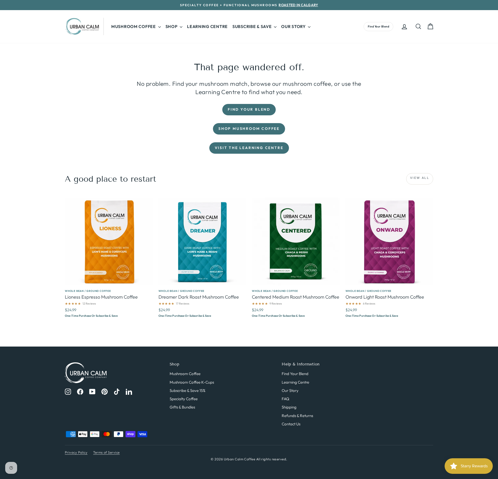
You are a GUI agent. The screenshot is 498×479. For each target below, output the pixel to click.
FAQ (285, 398)
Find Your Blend (378, 26)
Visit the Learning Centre (249, 147)
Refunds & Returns (297, 415)
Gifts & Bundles (182, 407)
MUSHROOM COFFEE (134, 26)
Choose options (109, 313)
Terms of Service (106, 452)
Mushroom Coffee (185, 373)
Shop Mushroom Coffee (249, 128)
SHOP (172, 26)
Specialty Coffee (184, 398)
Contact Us (291, 423)
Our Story (290, 390)
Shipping (289, 407)
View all (419, 178)
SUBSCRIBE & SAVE (252, 26)
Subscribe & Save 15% (187, 390)
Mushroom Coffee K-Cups (192, 382)
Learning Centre (207, 26)
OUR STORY (294, 26)
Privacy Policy (76, 452)
